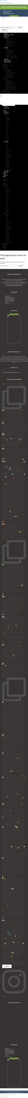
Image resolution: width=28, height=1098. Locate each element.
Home (5, 33)
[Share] (10, 1094)
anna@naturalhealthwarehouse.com (14, 285)
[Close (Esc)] (14, 1094)
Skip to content (3, 0)
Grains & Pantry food (7, 121)
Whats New (7, 62)
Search (20, 27)
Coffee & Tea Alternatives (12, 58)
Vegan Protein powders (8, 163)
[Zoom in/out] (2, 1094)
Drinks (5, 78)
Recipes (6, 59)
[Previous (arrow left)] (2, 1097)
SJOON (20, 1092)
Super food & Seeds (7, 135)
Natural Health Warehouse (6, 3)
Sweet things (9, 46)
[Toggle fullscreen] (6, 1094)
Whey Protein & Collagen (8, 158)
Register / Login (9, 34)
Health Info (7, 60)
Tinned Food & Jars (7, 126)
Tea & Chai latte (7, 146)
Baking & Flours (7, 116)
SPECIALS (6, 36)
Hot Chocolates (8, 150)
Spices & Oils (7, 131)
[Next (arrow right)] (6, 1097)
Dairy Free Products (8, 153)
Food (5, 37)
